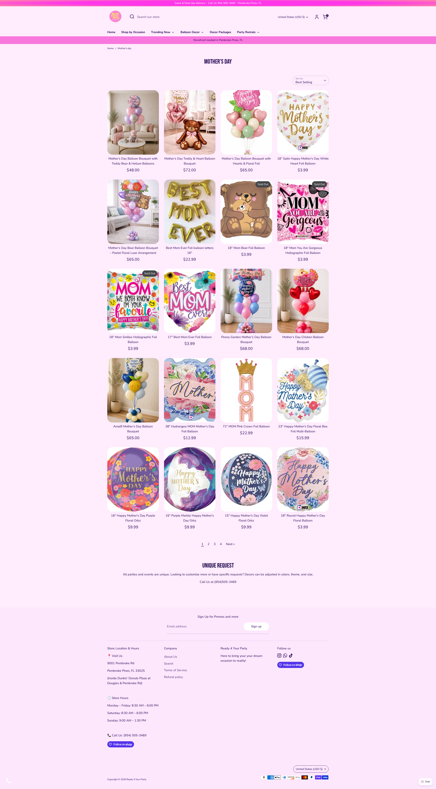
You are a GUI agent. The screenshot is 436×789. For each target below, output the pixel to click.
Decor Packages (220, 32)
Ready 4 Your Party (136, 779)
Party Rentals (246, 32)
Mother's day (124, 48)
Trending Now (161, 32)
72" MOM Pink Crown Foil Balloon (246, 426)
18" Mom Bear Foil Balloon (246, 248)
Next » (230, 544)
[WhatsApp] (285, 655)
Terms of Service (175, 670)
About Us (170, 657)
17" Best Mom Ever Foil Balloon (190, 337)
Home (111, 32)
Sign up (256, 626)
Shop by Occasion (133, 32)
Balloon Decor (191, 32)
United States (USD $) (291, 17)
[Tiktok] (291, 655)
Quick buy (133, 149)
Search (168, 663)
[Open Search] (132, 16)
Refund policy (173, 677)
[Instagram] (279, 655)
